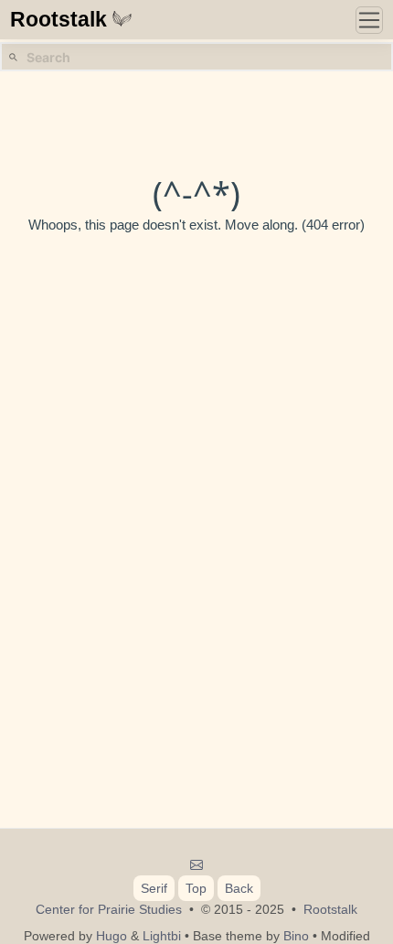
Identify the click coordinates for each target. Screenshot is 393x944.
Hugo (111, 935)
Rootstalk (58, 19)
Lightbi (162, 935)
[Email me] (197, 865)
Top (196, 888)
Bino (296, 935)
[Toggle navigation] (369, 20)
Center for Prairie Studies (109, 909)
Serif (154, 888)
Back (239, 888)
